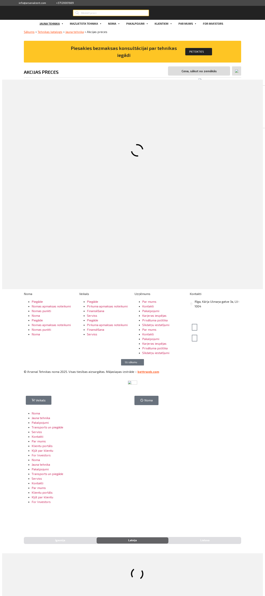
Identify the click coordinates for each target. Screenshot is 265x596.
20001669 (201, 315)
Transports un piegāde (47, 427)
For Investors (213, 23)
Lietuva (205, 540)
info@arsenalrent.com (32, 3)
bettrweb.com (148, 371)
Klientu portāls (42, 446)
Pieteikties (196, 51)
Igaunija (60, 540)
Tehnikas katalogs (50, 32)
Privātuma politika (155, 320)
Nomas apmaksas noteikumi (51, 306)
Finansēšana (95, 311)
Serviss (92, 315)
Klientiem (161, 23)
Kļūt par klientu (42, 450)
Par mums (185, 23)
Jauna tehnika (50, 23)
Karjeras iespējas (154, 315)
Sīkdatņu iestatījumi (155, 325)
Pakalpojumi (135, 23)
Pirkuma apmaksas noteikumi (107, 306)
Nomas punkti (41, 311)
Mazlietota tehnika (84, 23)
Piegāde (37, 301)
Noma (112, 23)
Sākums (29, 32)
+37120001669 (65, 3)
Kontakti (148, 306)
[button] (132, 362)
